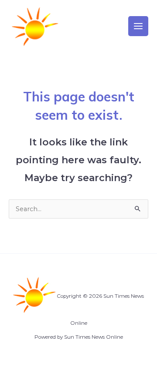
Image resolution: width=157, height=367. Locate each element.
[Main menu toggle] (138, 26)
